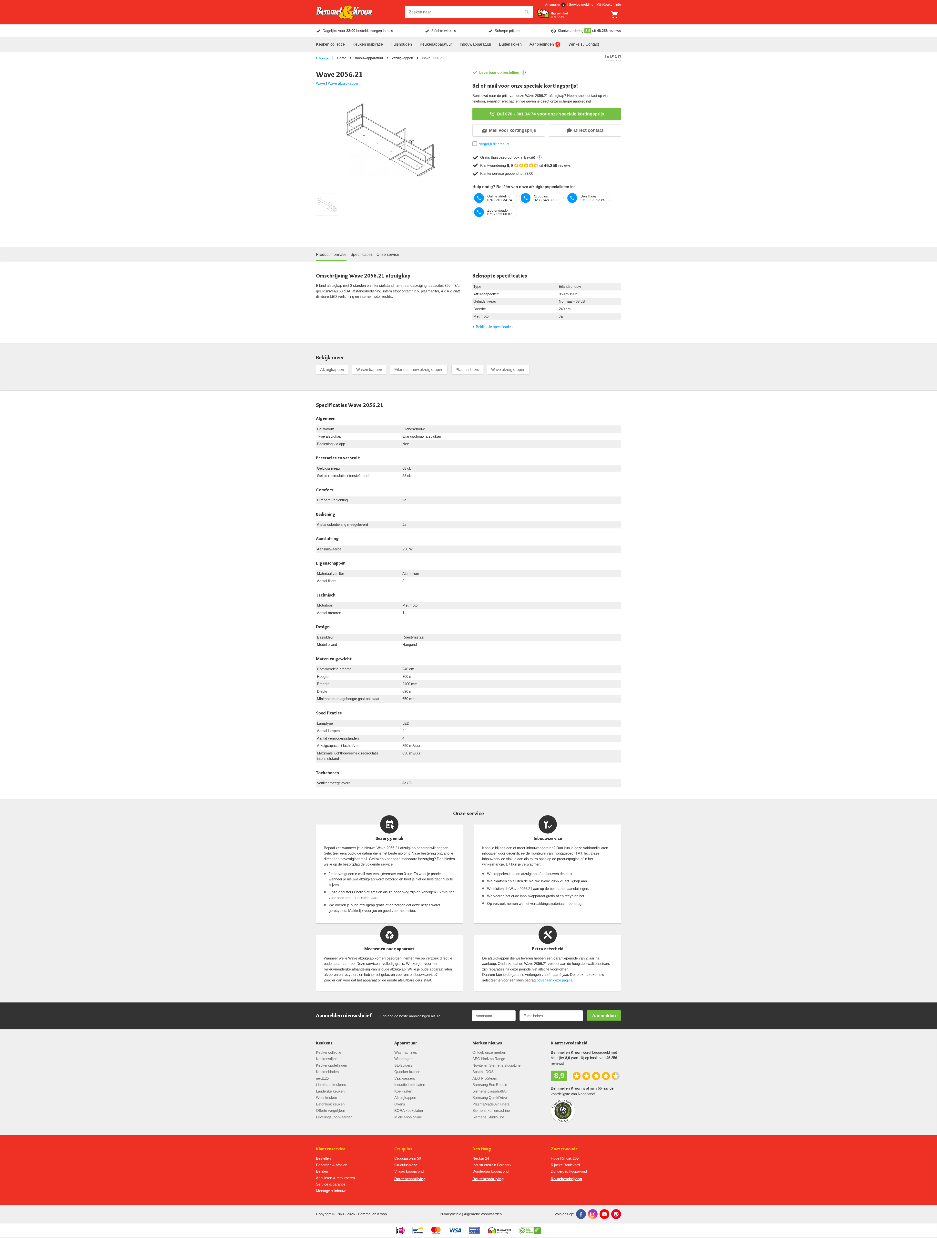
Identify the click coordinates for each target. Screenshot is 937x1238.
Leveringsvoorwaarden (334, 1117)
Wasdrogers (404, 1059)
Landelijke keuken (330, 1091)
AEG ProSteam (484, 1078)
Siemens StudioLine (488, 1117)
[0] (615, 15)
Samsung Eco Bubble (489, 1085)
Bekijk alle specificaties (494, 327)
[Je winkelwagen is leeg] (615, 15)
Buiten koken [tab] (510, 44)
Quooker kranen (407, 1072)
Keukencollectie (328, 1052)
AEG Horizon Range (488, 1059)
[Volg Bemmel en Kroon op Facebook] (581, 1214)
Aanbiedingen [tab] (542, 44)
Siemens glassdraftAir (490, 1091)
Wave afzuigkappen (343, 83)
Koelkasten (403, 1091)
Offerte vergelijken (330, 1110)
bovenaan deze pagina (554, 980)
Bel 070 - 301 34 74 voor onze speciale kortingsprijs (550, 114)
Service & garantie (330, 1184)
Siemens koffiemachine (491, 1110)
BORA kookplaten (408, 1110)
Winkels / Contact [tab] (584, 44)
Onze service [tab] (388, 254)
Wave (320, 83)
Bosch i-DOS (483, 1072)
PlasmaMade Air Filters (490, 1104)
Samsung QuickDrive (489, 1097)
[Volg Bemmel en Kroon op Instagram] (593, 1214)
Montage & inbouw (331, 1191)
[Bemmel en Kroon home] (344, 12)
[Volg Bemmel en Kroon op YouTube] (604, 1214)
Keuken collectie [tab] (330, 44)
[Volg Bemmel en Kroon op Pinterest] (616, 1214)
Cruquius (403, 1149)
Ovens (399, 1104)
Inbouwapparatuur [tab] (475, 44)
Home (341, 58)
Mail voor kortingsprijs (512, 130)
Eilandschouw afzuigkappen (418, 370)
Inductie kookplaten (409, 1085)
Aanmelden (604, 1015)
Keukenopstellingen (331, 1065)
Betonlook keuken (330, 1104)
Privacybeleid (450, 1214)
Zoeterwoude (564, 1149)
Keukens (324, 1043)
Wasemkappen (369, 370)
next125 (322, 1078)
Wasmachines (405, 1052)
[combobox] (469, 12)
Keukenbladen (327, 1072)
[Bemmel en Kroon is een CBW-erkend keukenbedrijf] (530, 1230)
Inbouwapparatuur (369, 58)
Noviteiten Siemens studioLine (496, 1065)
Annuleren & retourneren (335, 1178)
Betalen (322, 1171)
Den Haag (481, 1149)
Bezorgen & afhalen (331, 1165)
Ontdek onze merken (489, 1052)
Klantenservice (330, 1149)
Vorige (324, 58)
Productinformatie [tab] (331, 254)
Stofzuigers (403, 1065)
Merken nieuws (487, 1043)
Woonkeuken (326, 1097)
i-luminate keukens (331, 1085)
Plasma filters (467, 370)
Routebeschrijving (410, 1179)
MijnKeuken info (608, 4)
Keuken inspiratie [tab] (368, 44)
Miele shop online (408, 1117)
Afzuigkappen (402, 58)
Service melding (581, 4)
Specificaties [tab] (361, 254)
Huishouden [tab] (401, 44)
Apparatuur (405, 1043)
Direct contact (588, 130)
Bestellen (323, 1158)
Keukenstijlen (326, 1059)
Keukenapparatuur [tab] (436, 44)
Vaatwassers (404, 1078)
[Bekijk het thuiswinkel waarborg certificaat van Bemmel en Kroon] (552, 13)
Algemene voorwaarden (483, 1214)
